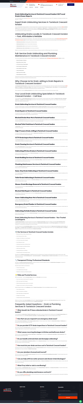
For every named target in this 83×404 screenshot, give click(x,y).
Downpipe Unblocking (44, 395)
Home (26, 7)
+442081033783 (32, 5)
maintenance (26, 374)
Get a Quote (71, 4)
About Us (31, 7)
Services (36, 7)
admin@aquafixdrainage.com (46, 5)
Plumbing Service (43, 390)
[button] (80, 401)
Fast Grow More (52, 401)
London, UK (60, 5)
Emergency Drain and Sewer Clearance (47, 399)
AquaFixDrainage (36, 401)
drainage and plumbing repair (52, 58)
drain (63, 26)
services (28, 18)
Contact (41, 7)
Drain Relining (43, 397)
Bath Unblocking (43, 392)
